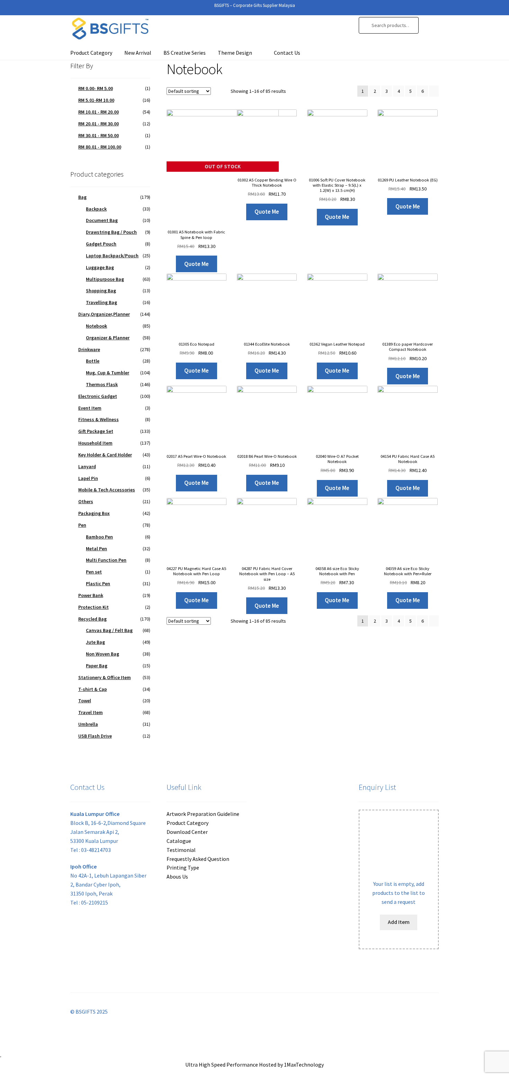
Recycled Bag (92, 619)
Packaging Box (94, 513)
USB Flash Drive (95, 736)
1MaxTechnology (304, 1064)
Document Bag (102, 220)
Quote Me (196, 264)
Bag (82, 197)
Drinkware (89, 349)
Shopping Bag (101, 290)
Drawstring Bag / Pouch (111, 232)
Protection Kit (93, 607)
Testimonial (181, 849)
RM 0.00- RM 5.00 (95, 88)
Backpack (96, 209)
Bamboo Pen (99, 537)
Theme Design (235, 52)
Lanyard (87, 466)
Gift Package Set (95, 431)
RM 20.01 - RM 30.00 (98, 124)
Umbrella (88, 724)
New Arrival (137, 52)
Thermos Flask (102, 384)
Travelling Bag (101, 302)
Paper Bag (96, 665)
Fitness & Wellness (98, 419)
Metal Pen (96, 548)
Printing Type (183, 867)
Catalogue (179, 840)
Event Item (89, 408)
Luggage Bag (100, 267)
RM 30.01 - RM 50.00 (98, 135)
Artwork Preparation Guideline (203, 813)
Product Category (91, 52)
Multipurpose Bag (105, 279)
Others (85, 501)
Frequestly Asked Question (198, 858)
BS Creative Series (184, 52)
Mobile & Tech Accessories (106, 490)
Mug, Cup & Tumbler (107, 373)
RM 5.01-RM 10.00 (96, 100)
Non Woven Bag (102, 654)
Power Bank (90, 595)
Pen (82, 525)
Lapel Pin (88, 478)
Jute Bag (95, 642)
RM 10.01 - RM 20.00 (98, 112)
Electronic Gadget (97, 396)
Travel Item (90, 712)
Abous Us (177, 876)
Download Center (187, 831)
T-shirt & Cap (92, 689)
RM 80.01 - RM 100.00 (99, 147)
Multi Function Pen (106, 560)
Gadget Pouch (101, 244)
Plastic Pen (98, 583)
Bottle (92, 361)
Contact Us (287, 52)
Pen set (94, 572)
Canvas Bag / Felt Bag (109, 630)
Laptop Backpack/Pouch (112, 255)
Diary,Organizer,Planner (104, 314)
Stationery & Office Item (104, 677)
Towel (84, 700)
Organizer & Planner (108, 338)
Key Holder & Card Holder (105, 455)
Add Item (399, 921)
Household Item (95, 443)
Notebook (96, 326)
